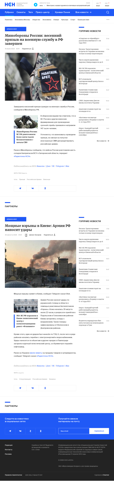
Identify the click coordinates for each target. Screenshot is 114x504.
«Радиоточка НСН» (22, 156)
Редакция (8, 445)
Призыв (22, 179)
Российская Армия (34, 179)
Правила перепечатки (13, 475)
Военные (46, 179)
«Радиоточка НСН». (45, 356)
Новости (41, 166)
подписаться (99, 431)
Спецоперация (25, 379)
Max (67, 166)
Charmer (106, 475)
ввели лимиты (36, 353)
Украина (52, 379)
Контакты (8, 450)
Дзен (48, 166)
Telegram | (61, 166)
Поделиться (26, 49)
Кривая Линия (62, 12)
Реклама (8, 454)
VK (53, 166)
